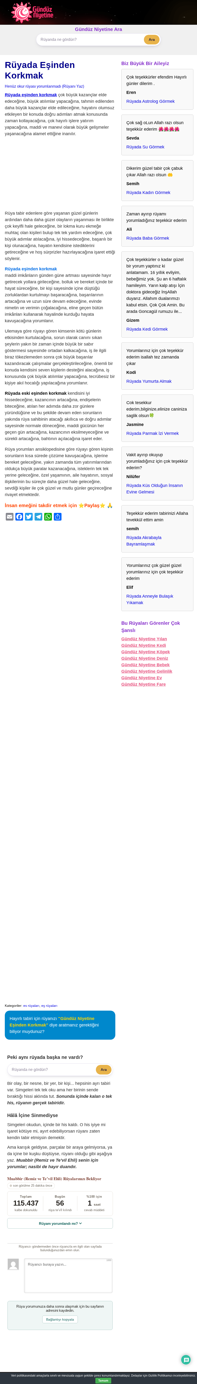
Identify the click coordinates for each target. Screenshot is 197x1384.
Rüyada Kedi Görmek (147, 329)
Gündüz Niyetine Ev (141, 677)
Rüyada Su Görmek (145, 147)
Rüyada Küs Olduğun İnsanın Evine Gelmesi (154, 488)
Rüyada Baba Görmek (147, 238)
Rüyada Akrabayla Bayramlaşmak (143, 540)
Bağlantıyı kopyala (60, 1319)
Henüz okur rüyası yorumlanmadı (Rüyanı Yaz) (44, 86)
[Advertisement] (60, 174)
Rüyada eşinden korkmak (31, 94)
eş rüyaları (49, 1006)
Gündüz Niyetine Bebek (145, 664)
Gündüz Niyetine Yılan (144, 639)
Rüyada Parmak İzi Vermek (152, 433)
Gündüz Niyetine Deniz (144, 658)
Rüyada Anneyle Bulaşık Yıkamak (149, 599)
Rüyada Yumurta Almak (149, 381)
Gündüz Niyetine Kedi (143, 645)
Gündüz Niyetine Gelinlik (146, 671)
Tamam (103, 1380)
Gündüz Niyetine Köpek (145, 652)
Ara (152, 39)
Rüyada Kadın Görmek (148, 192)
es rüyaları (31, 1006)
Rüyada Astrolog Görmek (150, 101)
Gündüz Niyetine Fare (143, 684)
